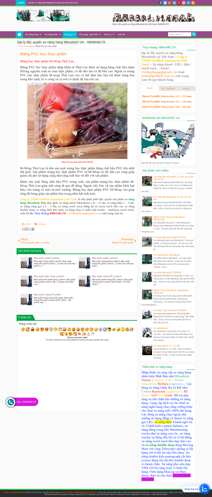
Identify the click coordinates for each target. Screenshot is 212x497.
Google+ (170, 3)
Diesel (150, 88)
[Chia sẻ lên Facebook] (33, 229)
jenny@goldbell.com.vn (157, 76)
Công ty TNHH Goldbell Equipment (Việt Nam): (80, 492)
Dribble (184, 3)
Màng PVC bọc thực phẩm (43, 54)
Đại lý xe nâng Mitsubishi (14, 492)
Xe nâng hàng (31, 34)
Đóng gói (68, 34)
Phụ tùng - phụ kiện (88, 34)
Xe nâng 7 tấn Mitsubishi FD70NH (170, 310)
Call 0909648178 (26, 401)
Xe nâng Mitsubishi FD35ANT (168, 272)
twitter (165, 3)
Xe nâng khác (51, 34)
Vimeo (188, 3)
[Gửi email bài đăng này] (23, 229)
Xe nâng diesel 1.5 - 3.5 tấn (167, 346)
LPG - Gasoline (168, 88)
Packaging (42, 224)
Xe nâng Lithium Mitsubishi (167, 255)
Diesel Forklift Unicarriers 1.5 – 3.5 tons (167, 96)
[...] (42, 266)
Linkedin (174, 3)
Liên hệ (121, 34)
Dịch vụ (108, 34)
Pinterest (179, 3)
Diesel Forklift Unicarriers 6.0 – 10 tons (166, 106)
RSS (193, 3)
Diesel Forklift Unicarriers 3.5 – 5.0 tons (167, 101)
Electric (186, 88)
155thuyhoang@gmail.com (85, 213)
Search (194, 34)
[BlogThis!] (26, 229)
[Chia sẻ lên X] (29, 229)
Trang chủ (19, 34)
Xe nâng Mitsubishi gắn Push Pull (170, 237)
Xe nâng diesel (161, 328)
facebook (160, 3)
